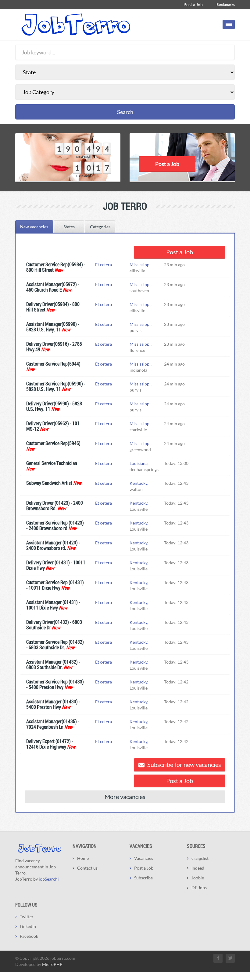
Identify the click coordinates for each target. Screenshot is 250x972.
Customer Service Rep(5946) (53, 443)
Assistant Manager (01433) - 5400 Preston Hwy (53, 704)
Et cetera (103, 264)
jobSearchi (49, 879)
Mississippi (140, 264)
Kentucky (138, 483)
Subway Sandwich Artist (49, 483)
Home (83, 858)
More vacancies (125, 796)
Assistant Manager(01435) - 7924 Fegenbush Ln (52, 724)
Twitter (27, 916)
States (69, 226)
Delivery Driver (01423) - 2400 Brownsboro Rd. (54, 505)
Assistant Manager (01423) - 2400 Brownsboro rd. (53, 545)
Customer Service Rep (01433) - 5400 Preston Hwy (55, 684)
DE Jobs (199, 887)
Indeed (197, 868)
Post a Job (193, 4)
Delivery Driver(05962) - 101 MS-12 (53, 426)
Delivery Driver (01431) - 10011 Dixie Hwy (55, 565)
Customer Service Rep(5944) (53, 363)
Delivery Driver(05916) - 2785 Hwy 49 (54, 346)
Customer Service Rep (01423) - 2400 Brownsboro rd (55, 525)
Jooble (197, 877)
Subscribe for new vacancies (183, 764)
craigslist (200, 858)
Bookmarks (225, 4)
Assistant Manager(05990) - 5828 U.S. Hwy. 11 (52, 327)
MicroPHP (52, 964)
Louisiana (139, 463)
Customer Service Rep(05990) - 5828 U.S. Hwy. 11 (55, 386)
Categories (100, 226)
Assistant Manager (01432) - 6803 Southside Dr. (53, 664)
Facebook (29, 936)
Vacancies (143, 858)
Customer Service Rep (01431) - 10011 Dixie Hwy (55, 585)
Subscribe (143, 877)
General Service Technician (51, 463)
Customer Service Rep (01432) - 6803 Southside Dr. (55, 644)
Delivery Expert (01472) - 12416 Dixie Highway (49, 744)
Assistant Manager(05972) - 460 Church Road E (52, 287)
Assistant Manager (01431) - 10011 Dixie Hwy (53, 605)
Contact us (87, 868)
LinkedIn (28, 926)
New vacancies (34, 226)
